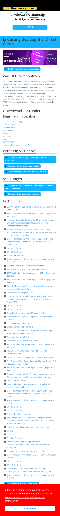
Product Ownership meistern (19, 323)
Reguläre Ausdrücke (15, 438)
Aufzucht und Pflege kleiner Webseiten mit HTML (28, 427)
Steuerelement (23, 93)
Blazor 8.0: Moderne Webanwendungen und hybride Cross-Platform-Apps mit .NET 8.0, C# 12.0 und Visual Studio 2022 (29, 393)
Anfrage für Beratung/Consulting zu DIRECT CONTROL (25, 159)
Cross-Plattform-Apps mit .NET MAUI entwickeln (27, 313)
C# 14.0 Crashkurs (14, 248)
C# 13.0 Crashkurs (14, 305)
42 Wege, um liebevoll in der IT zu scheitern (25, 265)
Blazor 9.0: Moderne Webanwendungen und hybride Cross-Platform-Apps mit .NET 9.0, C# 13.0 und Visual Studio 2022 (29, 299)
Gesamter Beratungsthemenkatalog (23, 166)
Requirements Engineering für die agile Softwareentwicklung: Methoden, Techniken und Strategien (28, 444)
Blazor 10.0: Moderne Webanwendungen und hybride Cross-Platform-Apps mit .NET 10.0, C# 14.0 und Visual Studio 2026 (30, 241)
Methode (18, 87)
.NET (43, 81)
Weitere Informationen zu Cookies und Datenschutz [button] (25, 499)
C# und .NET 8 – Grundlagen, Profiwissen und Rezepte (30, 357)
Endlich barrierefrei (15, 255)
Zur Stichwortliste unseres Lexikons (23, 69)
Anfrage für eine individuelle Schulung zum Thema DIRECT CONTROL (29, 187)
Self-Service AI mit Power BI (18, 414)
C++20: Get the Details (16, 380)
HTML (47, 90)
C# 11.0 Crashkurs (14, 461)
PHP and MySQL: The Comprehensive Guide (26, 269)
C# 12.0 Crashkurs (14, 406)
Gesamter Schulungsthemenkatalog (23, 194)
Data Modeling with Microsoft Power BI (24, 340)
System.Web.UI (12, 84)
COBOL (10, 430)
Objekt (33, 102)
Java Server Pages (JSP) (12, 122)
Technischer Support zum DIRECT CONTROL (27, 171)
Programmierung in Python (19, 337)
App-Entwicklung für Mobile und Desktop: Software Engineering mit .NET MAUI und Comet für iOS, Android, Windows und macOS (31, 420)
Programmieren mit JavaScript (20, 292)
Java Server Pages (26, 99)
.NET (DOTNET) (9, 142)
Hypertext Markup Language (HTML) (17, 145)
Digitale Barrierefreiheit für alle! (20, 326)
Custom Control (29, 81)
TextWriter (22, 90)
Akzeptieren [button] (30, 508)
